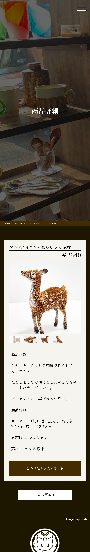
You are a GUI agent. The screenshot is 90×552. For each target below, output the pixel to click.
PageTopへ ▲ (76, 518)
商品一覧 (18, 223)
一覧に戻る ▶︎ (45, 494)
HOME (7, 223)
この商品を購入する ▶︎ (45, 468)
